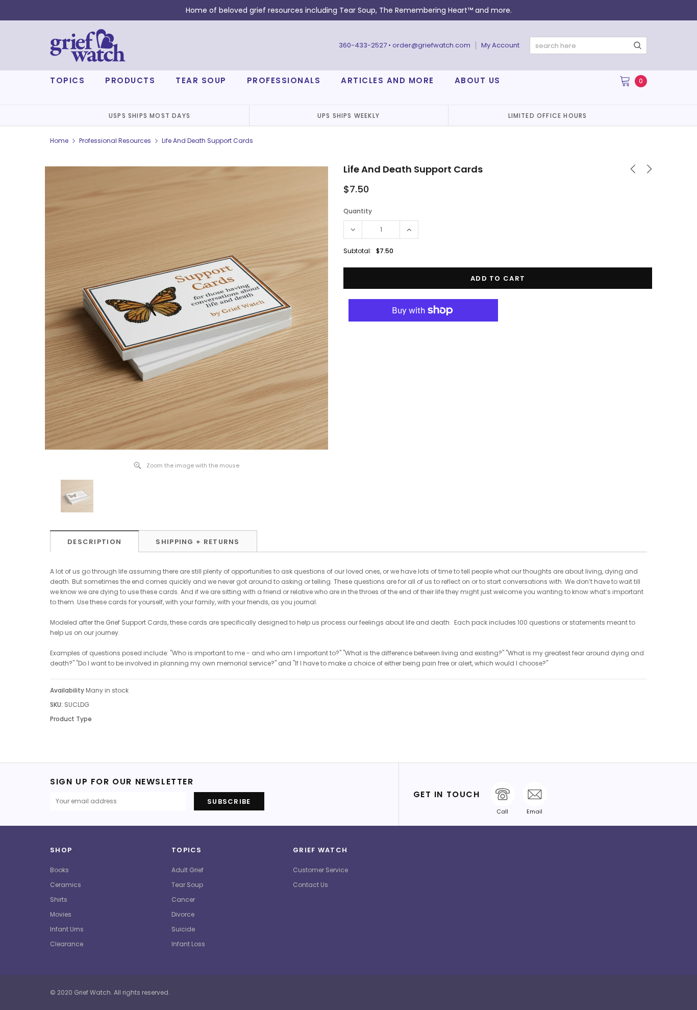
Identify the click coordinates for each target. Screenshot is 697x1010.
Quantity (357, 211)
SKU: (56, 704)
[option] (149, 115)
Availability (67, 690)
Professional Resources (115, 140)
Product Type (71, 719)
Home (59, 140)
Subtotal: (357, 251)
